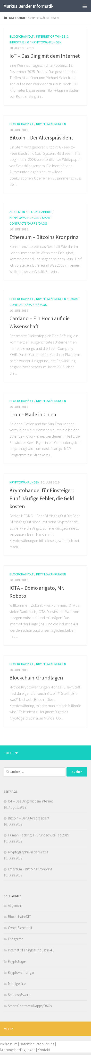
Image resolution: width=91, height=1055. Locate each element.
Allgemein (17, 212)
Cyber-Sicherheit (20, 927)
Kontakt (44, 1049)
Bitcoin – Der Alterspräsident (41, 137)
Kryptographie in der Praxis (28, 852)
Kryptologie (16, 961)
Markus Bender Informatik (28, 6)
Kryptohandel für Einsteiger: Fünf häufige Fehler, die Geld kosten (41, 498)
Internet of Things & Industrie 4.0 (31, 950)
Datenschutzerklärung (37, 1043)
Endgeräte (15, 939)
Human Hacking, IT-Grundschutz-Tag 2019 (38, 835)
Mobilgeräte (16, 983)
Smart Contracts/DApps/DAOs (30, 1006)
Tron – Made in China (32, 414)
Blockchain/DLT (21, 36)
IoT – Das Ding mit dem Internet (44, 55)
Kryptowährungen (46, 42)
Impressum (8, 1043)
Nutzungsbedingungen (17, 1049)
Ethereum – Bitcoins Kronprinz (43, 237)
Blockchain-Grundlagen (36, 677)
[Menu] (85, 6)
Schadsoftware (19, 994)
